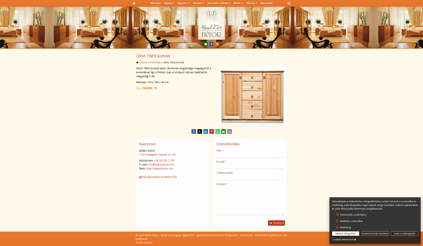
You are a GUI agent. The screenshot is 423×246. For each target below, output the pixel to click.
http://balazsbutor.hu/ (159, 168)
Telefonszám (224, 173)
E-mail (221, 162)
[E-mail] (205, 44)
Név (220, 150)
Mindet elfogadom (345, 233)
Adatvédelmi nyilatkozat (268, 235)
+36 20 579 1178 (164, 160)
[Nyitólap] (133, 3)
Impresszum (246, 235)
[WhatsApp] (217, 131)
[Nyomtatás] (229, 131)
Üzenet (222, 184)
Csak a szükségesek (404, 233)
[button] (289, 3)
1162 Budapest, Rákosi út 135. (157, 154)
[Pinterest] (211, 131)
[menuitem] (133, 3)
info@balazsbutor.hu (161, 164)
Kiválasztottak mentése (375, 233)
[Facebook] (211, 44)
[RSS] (217, 44)
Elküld (278, 223)
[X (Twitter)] (199, 131)
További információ (342, 239)
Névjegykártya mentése (159, 177)
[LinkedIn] (205, 131)
